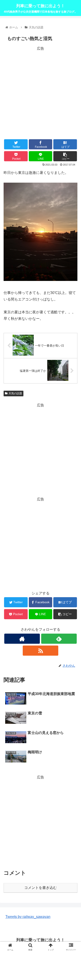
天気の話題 (15, 393)
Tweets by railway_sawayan (27, 917)
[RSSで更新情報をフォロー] (40, 651)
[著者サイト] (22, 639)
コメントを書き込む (40, 888)
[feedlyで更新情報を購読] (58, 639)
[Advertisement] (40, 92)
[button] (72, 590)
